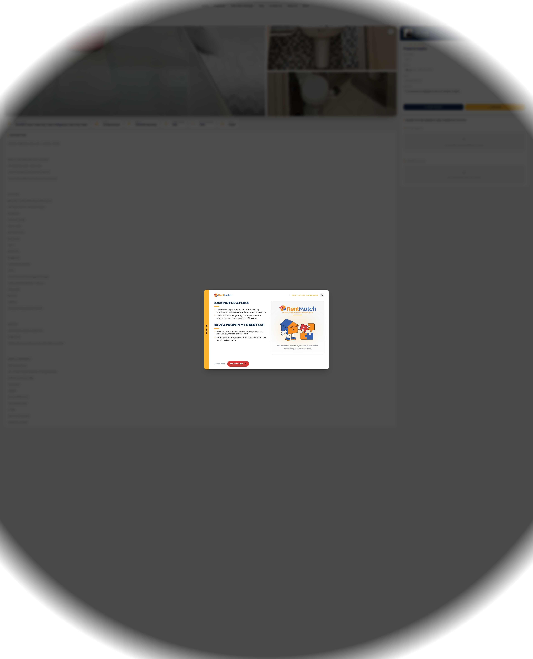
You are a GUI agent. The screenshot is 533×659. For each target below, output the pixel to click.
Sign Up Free (236, 363)
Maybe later (219, 364)
